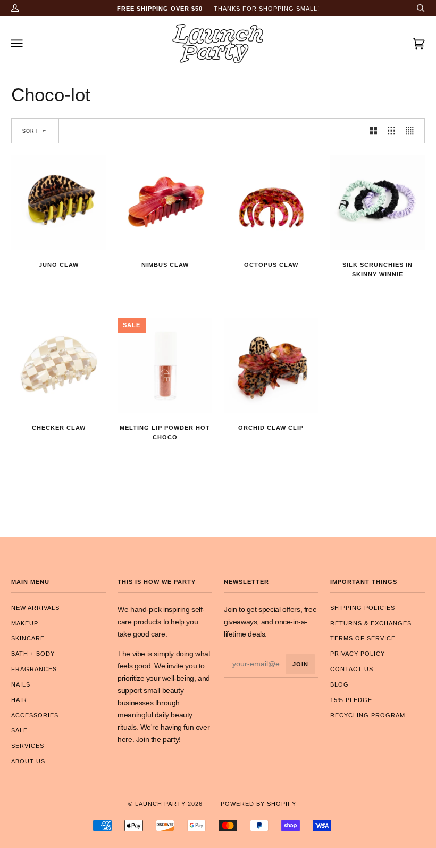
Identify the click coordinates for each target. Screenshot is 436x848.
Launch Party (160, 804)
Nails (20, 684)
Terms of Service (363, 638)
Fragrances (34, 669)
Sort (30, 131)
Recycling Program (367, 715)
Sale (19, 730)
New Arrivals (35, 608)
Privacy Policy (357, 653)
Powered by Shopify (258, 804)
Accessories (34, 715)
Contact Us (351, 669)
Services (27, 746)
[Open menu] (27, 43)
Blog (339, 684)
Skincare (28, 638)
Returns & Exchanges (371, 623)
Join (300, 664)
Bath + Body (33, 653)
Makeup (24, 623)
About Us (28, 761)
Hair (19, 700)
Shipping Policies (362, 608)
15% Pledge (351, 700)
